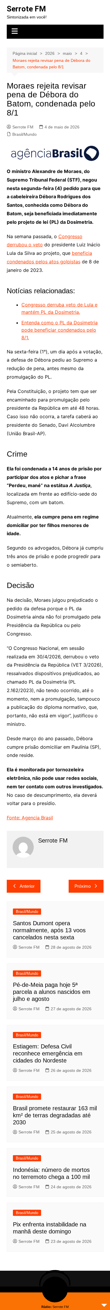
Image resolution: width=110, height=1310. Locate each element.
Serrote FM (26, 8)
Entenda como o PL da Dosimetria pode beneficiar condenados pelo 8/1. (59, 330)
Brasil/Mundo (24, 134)
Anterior (27, 886)
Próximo (83, 886)
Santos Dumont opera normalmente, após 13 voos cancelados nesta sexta (49, 930)
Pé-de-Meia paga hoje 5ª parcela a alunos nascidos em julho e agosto (51, 992)
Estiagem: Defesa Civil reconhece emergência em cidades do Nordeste (47, 1053)
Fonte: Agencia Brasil (30, 818)
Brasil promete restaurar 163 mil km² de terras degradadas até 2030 (55, 1115)
